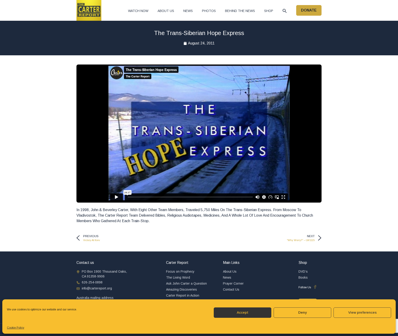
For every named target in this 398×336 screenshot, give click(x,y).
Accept (242, 312)
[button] (285, 11)
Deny (302, 312)
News (188, 11)
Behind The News (240, 11)
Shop (268, 11)
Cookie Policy (15, 327)
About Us (166, 11)
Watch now (138, 11)
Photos (209, 11)
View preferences (362, 312)
